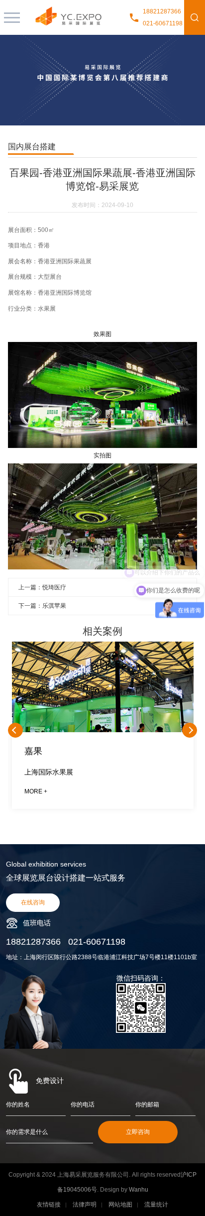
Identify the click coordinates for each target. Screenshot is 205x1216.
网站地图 (120, 1204)
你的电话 (83, 1104)
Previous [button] (15, 730)
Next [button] (189, 730)
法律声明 (85, 1204)
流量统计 (156, 1204)
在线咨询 (33, 902)
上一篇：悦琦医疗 (42, 587)
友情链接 (49, 1204)
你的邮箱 (147, 1104)
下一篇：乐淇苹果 (42, 605)
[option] (102, 730)
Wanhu (138, 1189)
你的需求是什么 (27, 1131)
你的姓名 (18, 1104)
